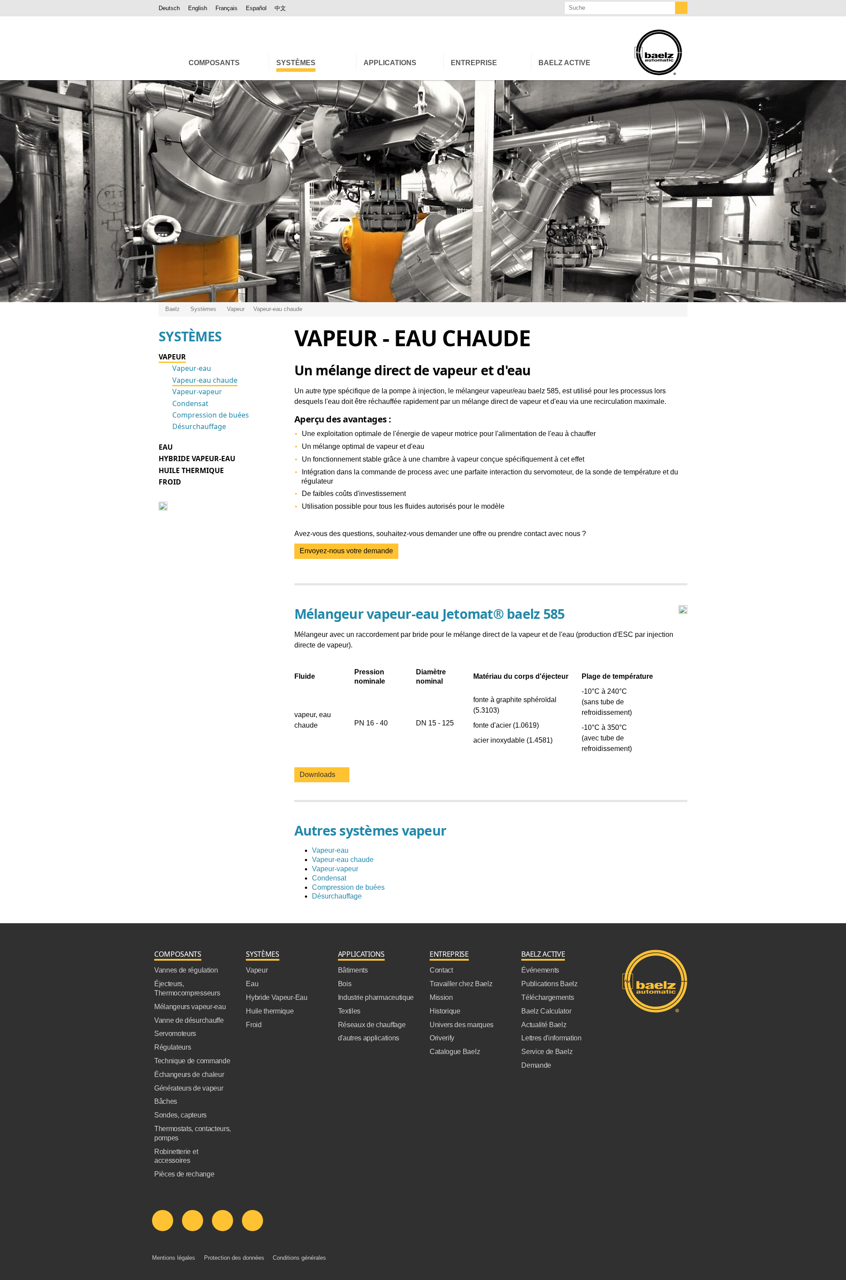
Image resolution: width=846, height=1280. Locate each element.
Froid (170, 482)
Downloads (319, 774)
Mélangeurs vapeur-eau (190, 1006)
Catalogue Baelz (455, 1051)
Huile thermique (191, 470)
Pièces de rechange (184, 1174)
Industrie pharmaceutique (376, 997)
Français (226, 8)
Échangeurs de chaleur (189, 1074)
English (197, 8)
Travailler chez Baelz (461, 984)
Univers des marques (462, 1024)
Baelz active (543, 954)
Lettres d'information (551, 1038)
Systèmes (203, 309)
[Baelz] (658, 52)
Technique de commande (192, 1061)
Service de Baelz (546, 1051)
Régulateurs (172, 1047)
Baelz (172, 309)
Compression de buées (210, 415)
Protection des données (234, 1257)
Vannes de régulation (186, 970)
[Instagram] (252, 1220)
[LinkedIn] (162, 1220)
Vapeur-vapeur (197, 391)
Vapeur (236, 309)
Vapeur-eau (191, 368)
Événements (540, 970)
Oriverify (442, 1038)
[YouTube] (222, 1220)
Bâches (165, 1101)
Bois (345, 984)
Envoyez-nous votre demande (346, 551)
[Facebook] (192, 1220)
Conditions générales (299, 1257)
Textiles (349, 1011)
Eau (166, 447)
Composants (177, 954)
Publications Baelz (549, 984)
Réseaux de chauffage (372, 1024)
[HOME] (170, 62)
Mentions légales (173, 1257)
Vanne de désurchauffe (188, 1020)
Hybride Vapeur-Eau (197, 458)
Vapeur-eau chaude (277, 309)
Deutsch (169, 8)
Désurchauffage (199, 426)
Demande (536, 1065)
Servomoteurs (175, 1033)
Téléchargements (547, 997)
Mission (441, 997)
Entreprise (449, 954)
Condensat (190, 403)
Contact (441, 970)
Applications (361, 954)
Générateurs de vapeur (188, 1088)
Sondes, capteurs (180, 1115)
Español (256, 8)
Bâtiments (353, 970)
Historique (445, 1011)
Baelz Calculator (546, 1011)
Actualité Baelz (543, 1024)
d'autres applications (368, 1038)
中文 (280, 8)
